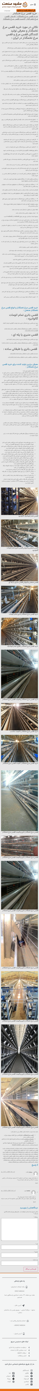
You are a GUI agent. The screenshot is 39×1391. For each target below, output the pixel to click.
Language (7, 11)
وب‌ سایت (35, 1259)
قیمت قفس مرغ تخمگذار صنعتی (16, 1162)
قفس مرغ (16, 1160)
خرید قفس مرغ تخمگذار (19, 1150)
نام (37, 1244)
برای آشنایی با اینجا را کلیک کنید (23, 357)
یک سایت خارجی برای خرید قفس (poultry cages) (25, 1145)
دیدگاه (36, 1217)
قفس (13, 1156)
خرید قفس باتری (30, 1150)
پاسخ (36, 1183)
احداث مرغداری (27, 1148)
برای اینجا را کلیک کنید (24, 354)
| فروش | (20, 18)
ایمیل (36, 1252)
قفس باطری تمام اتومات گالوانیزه (14, 1158)
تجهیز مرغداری (18, 1148)
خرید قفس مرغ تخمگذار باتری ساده (15, 1154)
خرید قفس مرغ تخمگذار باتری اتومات (20, 1152)
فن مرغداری (30, 1143)
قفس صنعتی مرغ (23, 1160)
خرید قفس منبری (20, 1156)
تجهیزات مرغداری (10, 1148)
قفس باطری (26, 1158)
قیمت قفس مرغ (29, 1162)
